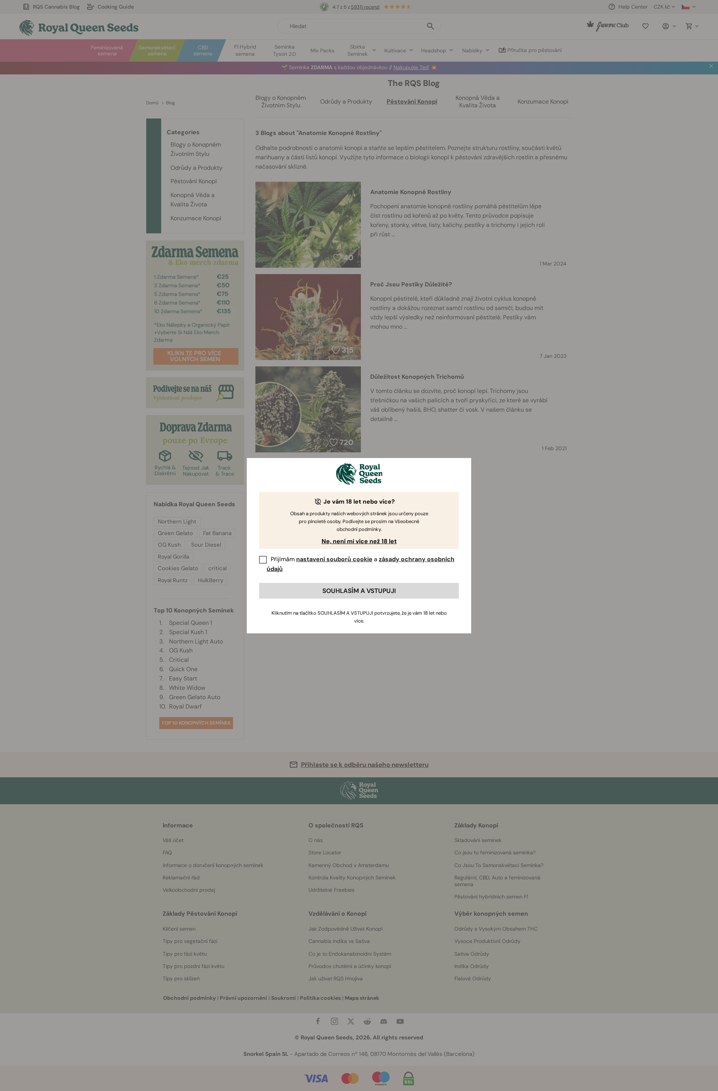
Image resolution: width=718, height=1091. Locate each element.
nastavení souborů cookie (334, 559)
